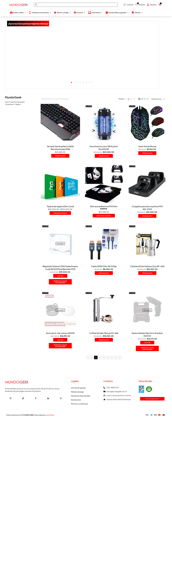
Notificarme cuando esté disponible (60, 281)
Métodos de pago (77, 392)
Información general (78, 388)
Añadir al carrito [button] (112, 76)
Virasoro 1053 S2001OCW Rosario (118, 399)
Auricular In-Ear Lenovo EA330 (60, 333)
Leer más (22, 74)
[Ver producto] (77, 111)
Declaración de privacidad (80, 396)
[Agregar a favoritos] (77, 115)
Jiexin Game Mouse (147, 146)
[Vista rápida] (77, 119)
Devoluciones (76, 400)
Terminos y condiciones (79, 404)
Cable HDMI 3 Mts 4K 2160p (104, 266)
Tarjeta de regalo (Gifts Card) (60, 206)
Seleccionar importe (60, 213)
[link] (126, 99)
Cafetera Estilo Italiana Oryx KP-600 (147, 266)
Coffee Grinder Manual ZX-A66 (103, 333)
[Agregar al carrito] (77, 106)
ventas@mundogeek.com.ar (116, 391)
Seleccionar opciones (104, 216)
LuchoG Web (50, 415)
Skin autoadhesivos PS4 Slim (103, 206)
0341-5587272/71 (112, 387)
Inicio (6, 102)
